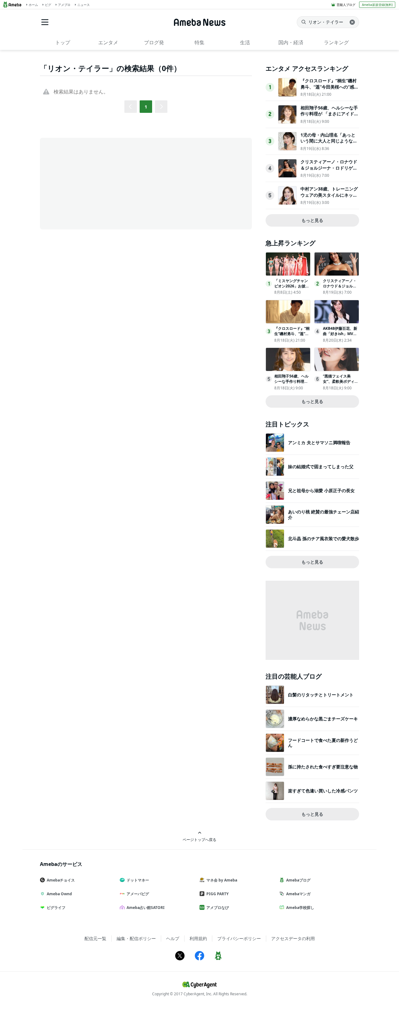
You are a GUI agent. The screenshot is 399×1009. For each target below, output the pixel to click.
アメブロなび (217, 907)
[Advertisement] (96, 183)
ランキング (336, 42)
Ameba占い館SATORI (146, 907)
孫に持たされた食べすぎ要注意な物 (323, 767)
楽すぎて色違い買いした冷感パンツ (323, 791)
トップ (62, 42)
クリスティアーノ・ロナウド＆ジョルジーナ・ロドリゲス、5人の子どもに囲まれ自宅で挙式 (328, 171)
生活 (245, 42)
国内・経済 (290, 42)
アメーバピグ (138, 893)
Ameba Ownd (59, 893)
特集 (199, 42)
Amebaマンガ (298, 893)
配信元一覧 (95, 938)
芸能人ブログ (346, 4)
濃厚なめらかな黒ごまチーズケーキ (323, 719)
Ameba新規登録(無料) (377, 4)
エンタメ (108, 42)
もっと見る (312, 220)
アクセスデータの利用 (293, 938)
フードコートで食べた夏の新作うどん (323, 742)
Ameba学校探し (300, 907)
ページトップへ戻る (199, 839)
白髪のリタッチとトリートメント (320, 695)
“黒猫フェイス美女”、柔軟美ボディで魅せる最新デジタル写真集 (340, 383)
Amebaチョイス (61, 880)
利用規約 (198, 938)
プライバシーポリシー (239, 938)
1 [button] (146, 107)
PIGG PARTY (217, 893)
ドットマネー (138, 880)
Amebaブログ (298, 880)
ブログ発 (154, 42)
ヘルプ (172, 938)
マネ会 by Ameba (221, 880)
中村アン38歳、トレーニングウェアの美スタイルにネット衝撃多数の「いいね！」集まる (329, 198)
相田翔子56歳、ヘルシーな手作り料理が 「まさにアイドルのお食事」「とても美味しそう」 (329, 117)
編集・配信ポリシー (136, 938)
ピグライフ (56, 907)
